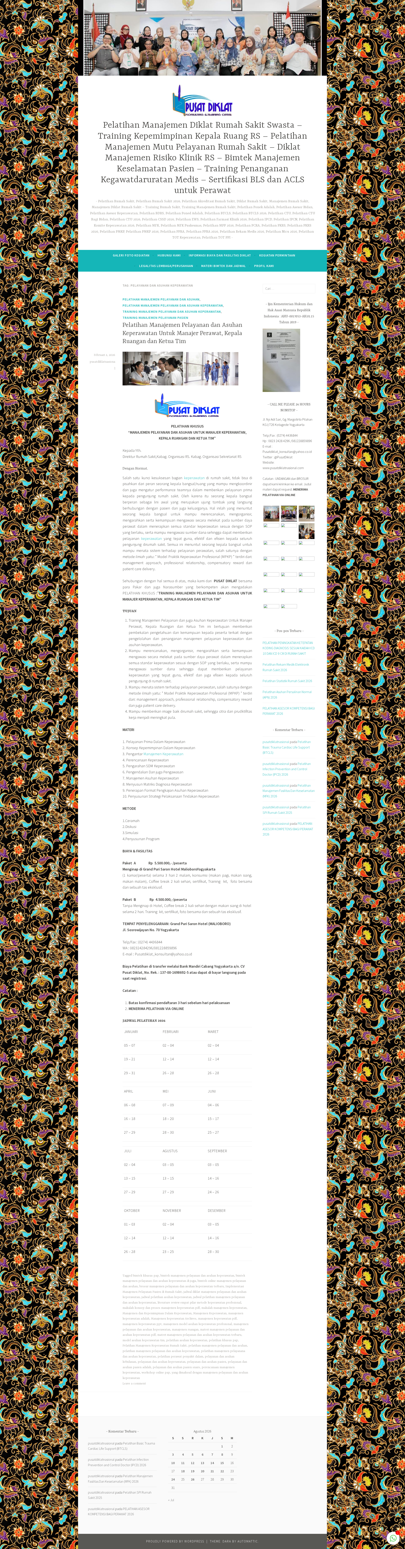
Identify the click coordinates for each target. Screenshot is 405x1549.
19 (192, 1471)
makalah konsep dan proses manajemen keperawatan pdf (161, 1308)
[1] (393, 1540)
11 (183, 1463)
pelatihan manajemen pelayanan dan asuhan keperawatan (173, 305)
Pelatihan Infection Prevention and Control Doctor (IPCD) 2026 (287, 769)
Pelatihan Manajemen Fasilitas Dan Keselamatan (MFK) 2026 (289, 790)
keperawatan (194, 477)
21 (212, 1471)
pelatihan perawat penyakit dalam (180, 1356)
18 (183, 1471)
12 (192, 1463)
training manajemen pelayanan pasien (155, 318)
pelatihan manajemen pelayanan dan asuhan (161, 299)
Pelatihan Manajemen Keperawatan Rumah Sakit (155, 1345)
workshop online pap (156, 1372)
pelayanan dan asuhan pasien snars (176, 1367)
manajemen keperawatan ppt (142, 1324)
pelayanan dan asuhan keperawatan (161, 1362)
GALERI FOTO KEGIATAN (131, 255)
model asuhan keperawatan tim (144, 1340)
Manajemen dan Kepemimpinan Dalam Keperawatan (157, 1313)
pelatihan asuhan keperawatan (186, 1340)
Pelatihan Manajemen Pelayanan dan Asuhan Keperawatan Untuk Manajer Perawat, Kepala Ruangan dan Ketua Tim (182, 333)
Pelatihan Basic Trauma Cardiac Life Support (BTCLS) (287, 747)
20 (202, 1471)
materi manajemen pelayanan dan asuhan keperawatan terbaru (199, 1335)
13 (202, 1463)
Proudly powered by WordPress (175, 1541)
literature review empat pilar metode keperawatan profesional (199, 1302)
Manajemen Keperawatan (163, 753)
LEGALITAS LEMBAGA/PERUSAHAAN (166, 266)
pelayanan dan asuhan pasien (206, 1362)
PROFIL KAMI (264, 266)
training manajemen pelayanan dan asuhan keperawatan (172, 312)
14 (212, 1463)
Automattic (248, 1541)
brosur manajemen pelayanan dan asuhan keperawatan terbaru (181, 1286)
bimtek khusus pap (146, 1275)
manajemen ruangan (185, 1329)
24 (173, 1479)
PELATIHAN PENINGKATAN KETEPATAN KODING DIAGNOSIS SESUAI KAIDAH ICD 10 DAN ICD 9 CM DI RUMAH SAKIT (289, 648)
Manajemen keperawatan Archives (173, 1318)
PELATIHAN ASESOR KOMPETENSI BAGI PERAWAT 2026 (288, 828)
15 (222, 1463)
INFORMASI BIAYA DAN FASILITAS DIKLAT (220, 255)
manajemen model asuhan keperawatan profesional (197, 1324)
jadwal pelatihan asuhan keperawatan (167, 1297)
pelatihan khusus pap (223, 1340)
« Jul (171, 1500)
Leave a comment (134, 1383)
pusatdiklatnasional (276, 742)
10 (173, 1463)
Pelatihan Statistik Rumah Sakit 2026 (287, 681)
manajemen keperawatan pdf (217, 1318)
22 (222, 1471)
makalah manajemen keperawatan (224, 1308)
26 (192, 1479)
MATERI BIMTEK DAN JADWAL (223, 266)
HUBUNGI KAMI (169, 255)
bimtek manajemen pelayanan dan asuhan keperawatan (197, 1275)
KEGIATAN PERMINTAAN (277, 255)
